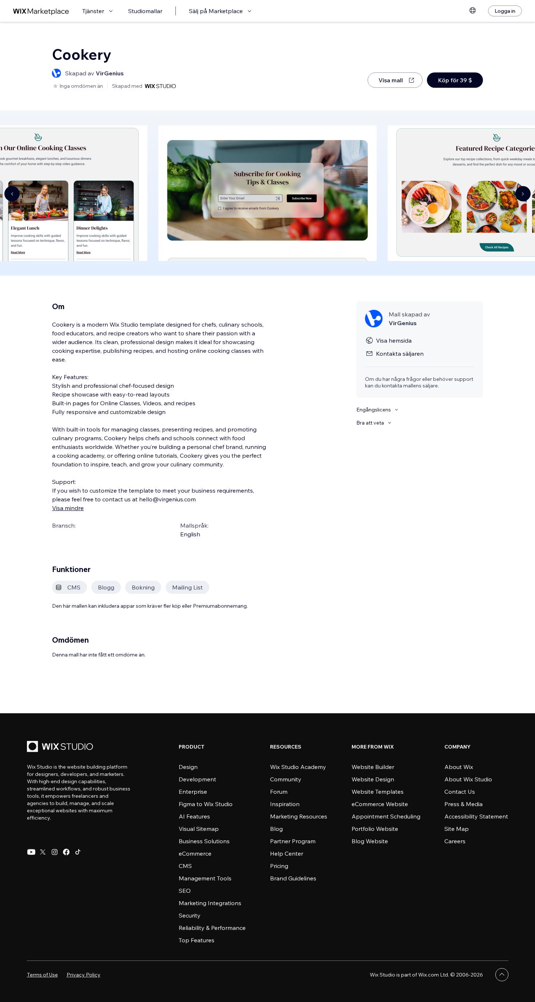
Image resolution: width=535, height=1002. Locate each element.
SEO (185, 890)
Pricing (279, 865)
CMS (185, 865)
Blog (276, 828)
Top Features (196, 940)
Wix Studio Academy (298, 766)
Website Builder (373, 766)
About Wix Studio (468, 779)
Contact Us (459, 791)
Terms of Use (42, 974)
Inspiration (285, 804)
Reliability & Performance (212, 927)
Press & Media (463, 804)
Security (190, 915)
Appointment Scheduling (386, 816)
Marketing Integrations (210, 903)
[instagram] (54, 852)
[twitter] (43, 852)
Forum (279, 791)
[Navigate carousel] (12, 193)
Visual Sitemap (199, 828)
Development (197, 779)
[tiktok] (78, 852)
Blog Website (370, 841)
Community (285, 779)
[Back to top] (501, 974)
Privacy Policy (83, 974)
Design (188, 766)
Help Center (286, 853)
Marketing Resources (298, 816)
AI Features (194, 816)
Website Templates (378, 791)
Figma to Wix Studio (206, 804)
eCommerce (195, 853)
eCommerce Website (380, 804)
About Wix (458, 766)
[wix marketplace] (41, 11)
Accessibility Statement (476, 816)
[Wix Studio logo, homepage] (61, 747)
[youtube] (31, 852)
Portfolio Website (375, 828)
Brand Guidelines (293, 878)
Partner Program (293, 841)
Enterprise (193, 791)
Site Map (456, 828)
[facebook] (66, 852)
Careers (454, 841)
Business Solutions (204, 841)
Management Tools (205, 878)
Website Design (373, 779)
